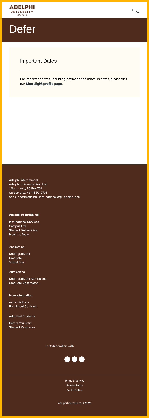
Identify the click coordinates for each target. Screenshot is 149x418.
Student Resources (22, 327)
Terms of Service (74, 380)
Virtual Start (17, 262)
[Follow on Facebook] (74, 359)
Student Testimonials (23, 230)
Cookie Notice (74, 390)
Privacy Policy (74, 385)
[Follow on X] (82, 359)
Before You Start (20, 323)
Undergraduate (19, 254)
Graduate (15, 258)
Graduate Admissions (23, 283)
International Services (24, 222)
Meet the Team (19, 234)
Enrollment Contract (23, 306)
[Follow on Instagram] (67, 359)
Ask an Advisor (19, 302)
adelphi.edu (72, 197)
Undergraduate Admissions (27, 278)
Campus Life (17, 226)
